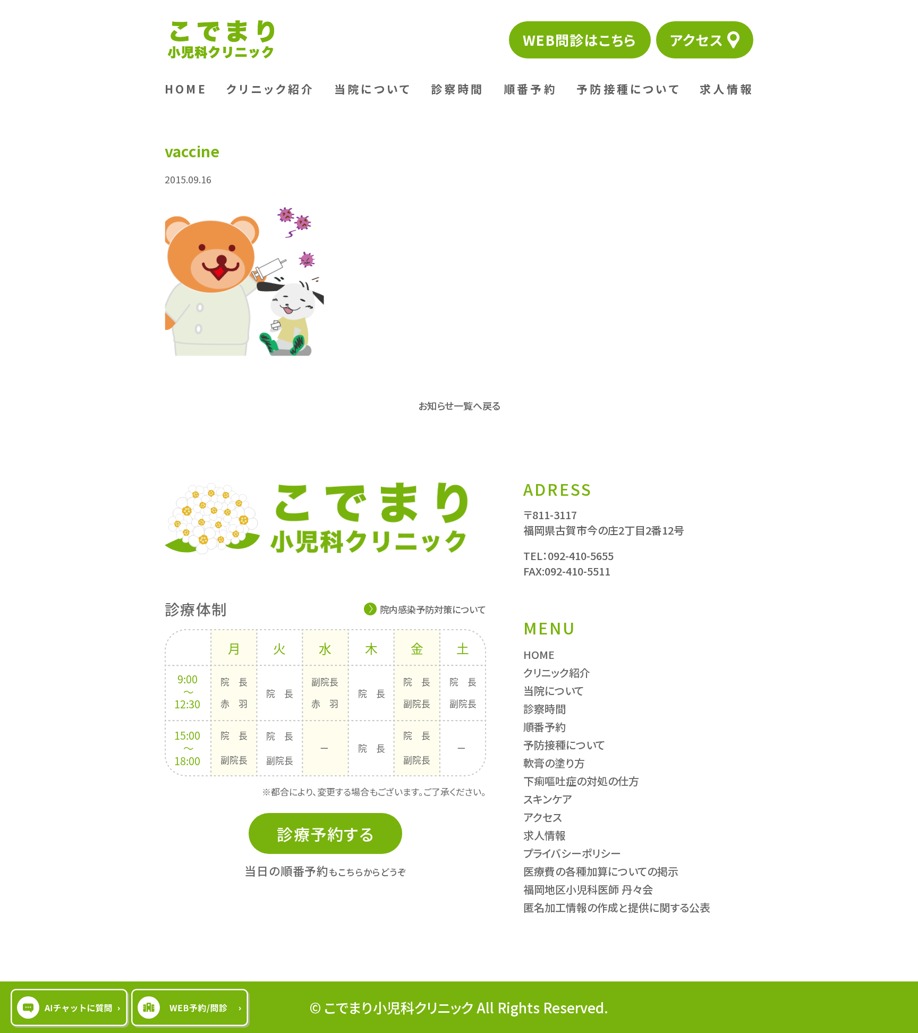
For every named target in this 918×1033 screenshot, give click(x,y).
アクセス (696, 39)
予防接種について (628, 89)
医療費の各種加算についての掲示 (600, 871)
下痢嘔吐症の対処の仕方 (581, 781)
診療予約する (325, 833)
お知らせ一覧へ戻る (459, 405)
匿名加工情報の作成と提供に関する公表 (616, 907)
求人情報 (726, 89)
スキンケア (547, 799)
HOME (186, 89)
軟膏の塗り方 (554, 762)
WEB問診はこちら (580, 39)
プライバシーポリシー (572, 853)
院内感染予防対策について (433, 609)
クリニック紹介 (270, 89)
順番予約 (530, 89)
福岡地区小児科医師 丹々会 (588, 889)
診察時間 (457, 89)
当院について (372, 89)
